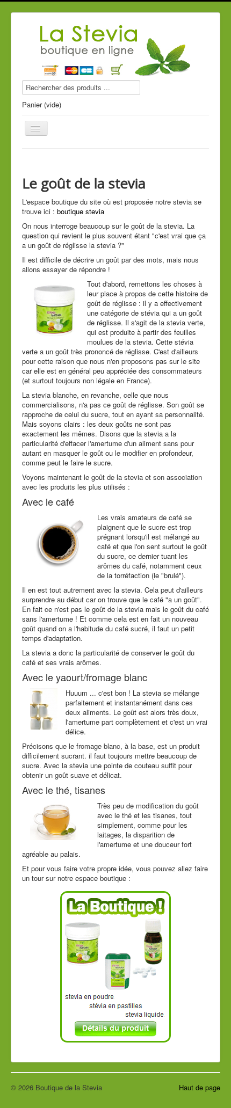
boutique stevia (80, 211)
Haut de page (199, 1087)
